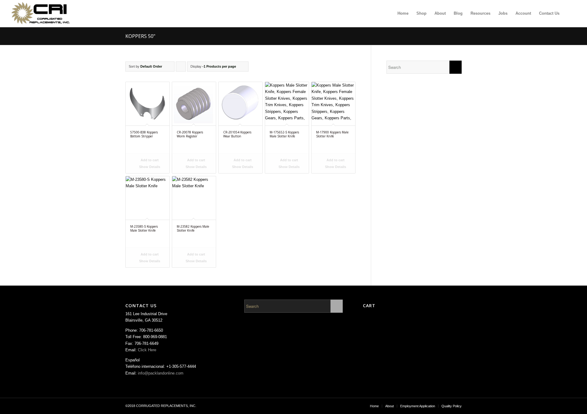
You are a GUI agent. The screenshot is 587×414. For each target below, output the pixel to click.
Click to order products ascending (181, 68)
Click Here (147, 350)
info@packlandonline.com (160, 373)
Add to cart (149, 160)
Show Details (149, 167)
